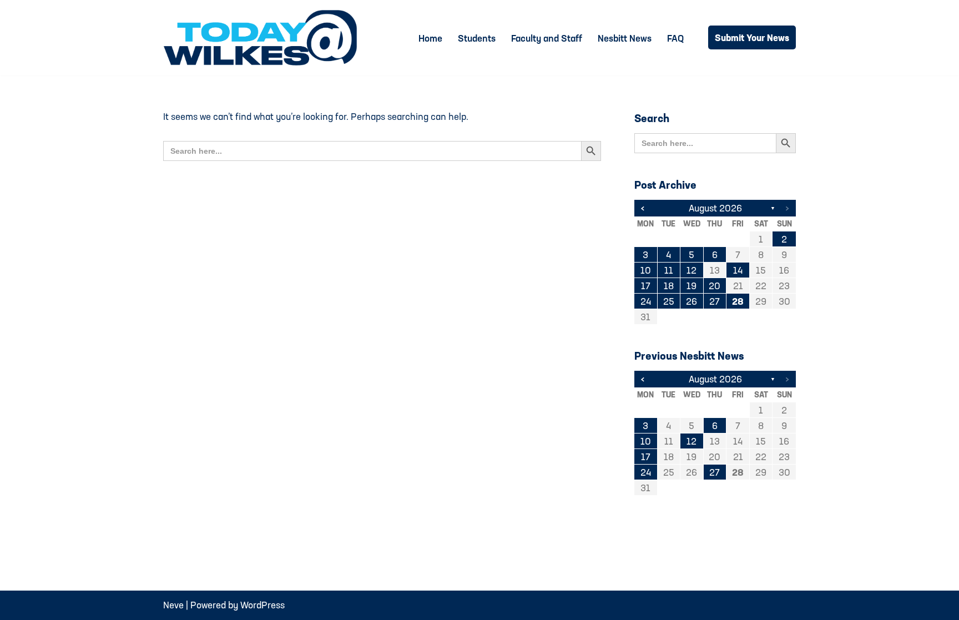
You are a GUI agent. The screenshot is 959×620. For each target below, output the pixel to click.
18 (669, 285)
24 (645, 301)
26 (691, 301)
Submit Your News (752, 37)
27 (714, 301)
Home (430, 38)
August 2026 (715, 208)
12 (691, 270)
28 (738, 301)
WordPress (262, 605)
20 (714, 285)
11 (668, 270)
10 (645, 270)
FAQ (675, 38)
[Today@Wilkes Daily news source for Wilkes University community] (263, 37)
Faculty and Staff (546, 38)
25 (668, 301)
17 (645, 285)
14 (738, 270)
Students (477, 38)
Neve (173, 605)
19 (691, 285)
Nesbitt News (625, 38)
